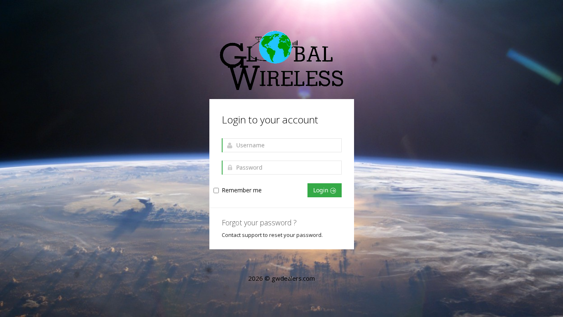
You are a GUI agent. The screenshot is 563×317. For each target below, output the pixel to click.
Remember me (242, 190)
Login (321, 190)
